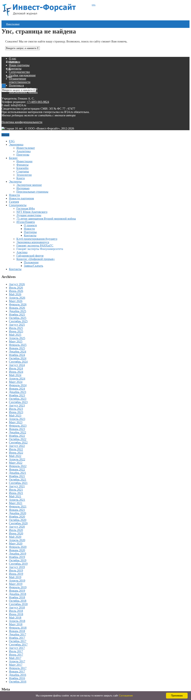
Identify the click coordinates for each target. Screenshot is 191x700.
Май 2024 (15, 375)
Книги (20, 178)
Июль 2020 (16, 530)
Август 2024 (17, 365)
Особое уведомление (22, 75)
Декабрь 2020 (17, 513)
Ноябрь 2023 (17, 395)
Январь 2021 (17, 509)
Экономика (16, 144)
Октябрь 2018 (17, 600)
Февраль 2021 (17, 506)
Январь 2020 (17, 550)
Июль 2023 (16, 408)
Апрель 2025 (17, 338)
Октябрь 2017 (17, 641)
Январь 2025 (17, 348)
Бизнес (13, 158)
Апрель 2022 (17, 459)
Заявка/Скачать (33, 265)
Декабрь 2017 (17, 634)
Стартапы (10, 54)
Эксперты (15, 181)
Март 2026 (15, 301)
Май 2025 (15, 334)
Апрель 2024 (17, 378)
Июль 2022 (16, 449)
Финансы (22, 164)
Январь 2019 (17, 590)
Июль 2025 (16, 328)
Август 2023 (17, 405)
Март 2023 (15, 422)
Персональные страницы (32, 191)
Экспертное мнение (29, 185)
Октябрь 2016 (17, 681)
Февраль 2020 (17, 546)
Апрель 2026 (17, 297)
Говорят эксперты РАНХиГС (34, 245)
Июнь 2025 (16, 331)
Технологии (24, 174)
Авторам (14, 61)
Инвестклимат (13, 24)
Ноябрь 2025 (17, 314)
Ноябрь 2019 (17, 557)
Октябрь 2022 (17, 439)
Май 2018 (15, 617)
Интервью (22, 188)
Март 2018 (15, 624)
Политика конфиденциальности (21, 122)
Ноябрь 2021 (17, 476)
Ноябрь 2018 (17, 597)
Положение (31, 262)
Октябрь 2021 (17, 479)
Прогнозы (22, 154)
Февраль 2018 (17, 627)
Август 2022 (17, 445)
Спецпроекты (17, 205)
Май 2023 (15, 415)
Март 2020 (15, 543)
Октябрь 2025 (17, 318)
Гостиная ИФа (25, 208)
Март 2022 (15, 462)
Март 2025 (15, 341)
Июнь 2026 (16, 291)
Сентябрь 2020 (18, 523)
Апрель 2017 (17, 661)
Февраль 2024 (17, 385)
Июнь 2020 (16, 533)
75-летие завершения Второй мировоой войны (46, 218)
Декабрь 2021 (17, 472)
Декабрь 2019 (17, 553)
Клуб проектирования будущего (36, 238)
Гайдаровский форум (29, 255)
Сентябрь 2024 (18, 361)
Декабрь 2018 (17, 594)
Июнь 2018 (16, 614)
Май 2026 (15, 294)
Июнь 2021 (16, 493)
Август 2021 (17, 486)
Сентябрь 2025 (18, 321)
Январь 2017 (17, 671)
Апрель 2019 (17, 580)
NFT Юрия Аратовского (31, 211)
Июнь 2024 (16, 371)
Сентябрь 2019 (18, 563)
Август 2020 (17, 526)
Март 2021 (15, 503)
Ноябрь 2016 (17, 678)
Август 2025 (17, 324)
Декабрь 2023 (17, 392)
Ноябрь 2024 (17, 355)
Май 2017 (15, 658)
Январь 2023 (17, 429)
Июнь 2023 (16, 412)
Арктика (21, 252)
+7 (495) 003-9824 (38, 101)
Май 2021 (15, 496)
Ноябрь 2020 (17, 516)
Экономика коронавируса (32, 242)
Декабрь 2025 (17, 311)
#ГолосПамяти (25, 222)
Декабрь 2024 (17, 351)
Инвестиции (11, 39)
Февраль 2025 (17, 344)
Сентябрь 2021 (18, 483)
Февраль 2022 (17, 466)
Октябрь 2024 (17, 358)
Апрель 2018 (17, 621)
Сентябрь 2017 (18, 644)
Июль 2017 (16, 651)
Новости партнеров (21, 198)
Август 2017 (17, 647)
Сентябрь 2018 (18, 604)
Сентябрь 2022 (18, 442)
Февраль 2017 (17, 668)
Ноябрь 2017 (17, 637)
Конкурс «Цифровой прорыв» (35, 259)
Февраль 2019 (17, 587)
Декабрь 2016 (17, 674)
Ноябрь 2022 (17, 435)
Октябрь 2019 (17, 560)
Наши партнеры (19, 65)
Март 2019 (15, 584)
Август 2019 (17, 567)
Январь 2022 (17, 469)
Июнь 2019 (16, 573)
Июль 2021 (16, 489)
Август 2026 (17, 284)
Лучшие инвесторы (28, 215)
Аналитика (23, 151)
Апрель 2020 (17, 540)
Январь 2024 (17, 388)
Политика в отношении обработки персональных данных (23, 89)
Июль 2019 (16, 570)
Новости (14, 195)
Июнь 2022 (16, 452)
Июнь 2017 (16, 654)
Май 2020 (15, 536)
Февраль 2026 (17, 304)
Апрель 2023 (17, 419)
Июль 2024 (16, 368)
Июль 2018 (16, 610)
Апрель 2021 (17, 499)
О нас (12, 58)
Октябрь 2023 (17, 398)
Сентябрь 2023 (18, 402)
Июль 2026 (16, 287)
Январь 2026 (17, 307)
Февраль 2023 (17, 425)
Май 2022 (15, 456)
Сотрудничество (19, 72)
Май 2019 (15, 577)
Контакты (15, 68)
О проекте (30, 225)
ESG (8, 69)
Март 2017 (15, 664)
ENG (94, 5)
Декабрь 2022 (17, 432)
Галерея (14, 201)
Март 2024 (15, 381)
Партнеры (30, 232)
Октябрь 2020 (17, 520)
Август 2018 (17, 607)
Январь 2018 (17, 631)
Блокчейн (22, 168)
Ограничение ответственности (19, 80)
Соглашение (126, 695)
